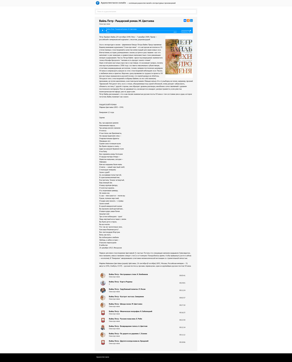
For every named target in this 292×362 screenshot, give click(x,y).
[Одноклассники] (188, 20)
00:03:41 (182, 275)
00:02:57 (182, 298)
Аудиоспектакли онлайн (113, 2)
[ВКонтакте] (185, 20)
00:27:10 (182, 305)
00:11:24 (182, 290)
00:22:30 (182, 320)
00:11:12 (182, 335)
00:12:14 (182, 327)
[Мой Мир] (191, 20)
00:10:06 (182, 342)
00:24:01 (182, 283)
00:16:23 (182, 313)
